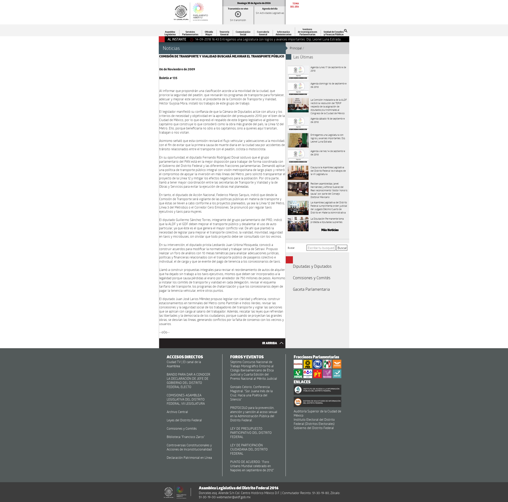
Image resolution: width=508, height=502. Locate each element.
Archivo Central (177, 412)
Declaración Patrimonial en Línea (189, 457)
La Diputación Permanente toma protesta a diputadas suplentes (327, 220)
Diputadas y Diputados (312, 266)
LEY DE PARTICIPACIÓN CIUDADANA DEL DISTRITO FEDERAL (249, 449)
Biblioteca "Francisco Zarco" (186, 437)
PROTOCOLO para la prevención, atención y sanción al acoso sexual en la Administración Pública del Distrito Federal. (253, 413)
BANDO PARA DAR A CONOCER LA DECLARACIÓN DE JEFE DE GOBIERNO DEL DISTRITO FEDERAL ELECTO (188, 380)
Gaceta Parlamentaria (311, 289)
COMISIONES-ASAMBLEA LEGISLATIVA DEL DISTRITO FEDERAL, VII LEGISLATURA (186, 399)
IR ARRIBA (270, 343)
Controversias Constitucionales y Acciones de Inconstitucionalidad (189, 447)
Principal (296, 48)
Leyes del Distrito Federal (184, 420)
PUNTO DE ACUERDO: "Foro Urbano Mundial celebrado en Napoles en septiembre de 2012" (252, 466)
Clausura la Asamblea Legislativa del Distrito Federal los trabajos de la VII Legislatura (328, 171)
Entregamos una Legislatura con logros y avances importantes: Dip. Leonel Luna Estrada (328, 138)
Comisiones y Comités (311, 277)
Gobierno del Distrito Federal (314, 428)
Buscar (291, 247)
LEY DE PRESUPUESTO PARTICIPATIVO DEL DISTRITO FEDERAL (251, 432)
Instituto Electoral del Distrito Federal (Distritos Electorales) (314, 421)
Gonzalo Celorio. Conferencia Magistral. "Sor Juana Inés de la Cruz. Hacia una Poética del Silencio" (251, 393)
